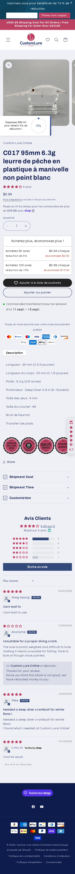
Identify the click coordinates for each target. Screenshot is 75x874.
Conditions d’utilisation (57, 856)
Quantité (8, 218)
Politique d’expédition (29, 862)
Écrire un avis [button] (38, 566)
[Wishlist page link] (48, 40)
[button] (8, 39)
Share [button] (11, 462)
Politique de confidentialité (24, 856)
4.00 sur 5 (48, 526)
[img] (12, 591)
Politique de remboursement (51, 850)
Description (14, 352)
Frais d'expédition (12, 200)
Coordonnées (54, 862)
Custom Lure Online (28, 845)
